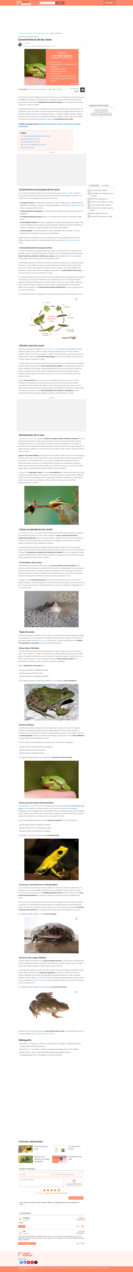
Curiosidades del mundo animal (40, 33)
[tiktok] (35, 1262)
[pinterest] (32, 1262)
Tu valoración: (39, 1193)
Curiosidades (29, 33)
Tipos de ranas (29, 147)
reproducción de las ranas (28, 533)
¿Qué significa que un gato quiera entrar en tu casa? (102, 194)
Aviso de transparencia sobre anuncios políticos (98, 1268)
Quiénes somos (43, 1268)
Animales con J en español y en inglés (101, 216)
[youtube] (28, 1262)
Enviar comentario (76, 1198)
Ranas (77, 91)
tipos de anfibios (68, 193)
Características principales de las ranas (36, 136)
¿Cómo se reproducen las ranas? (35, 144)
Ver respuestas (23, 1243)
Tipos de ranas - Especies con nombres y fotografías (42, 1159)
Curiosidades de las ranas (75, 1158)
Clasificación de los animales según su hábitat (101, 209)
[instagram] (25, 1262)
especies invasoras (38, 980)
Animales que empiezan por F (99, 199)
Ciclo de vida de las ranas (41, 1147)
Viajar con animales (101, 111)
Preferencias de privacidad (78, 1268)
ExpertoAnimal (21, 33)
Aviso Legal (51, 1268)
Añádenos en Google (56, 89)
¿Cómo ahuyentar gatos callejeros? (100, 205)
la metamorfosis (75, 205)
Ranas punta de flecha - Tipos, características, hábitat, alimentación (49, 125)
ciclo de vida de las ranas (51, 349)
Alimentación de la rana (31, 141)
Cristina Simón (28, 46)
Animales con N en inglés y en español (101, 202)
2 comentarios (27, 43)
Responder (22, 1226)
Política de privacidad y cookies (63, 1268)
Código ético (22, 1270)
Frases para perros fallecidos (98, 190)
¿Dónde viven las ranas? (31, 139)
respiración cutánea (52, 373)
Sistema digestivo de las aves (99, 213)
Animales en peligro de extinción (101, 114)
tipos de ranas (41, 640)
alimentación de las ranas (28, 438)
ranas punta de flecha (36, 806)
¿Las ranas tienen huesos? (74, 1147)
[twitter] (21, 1262)
